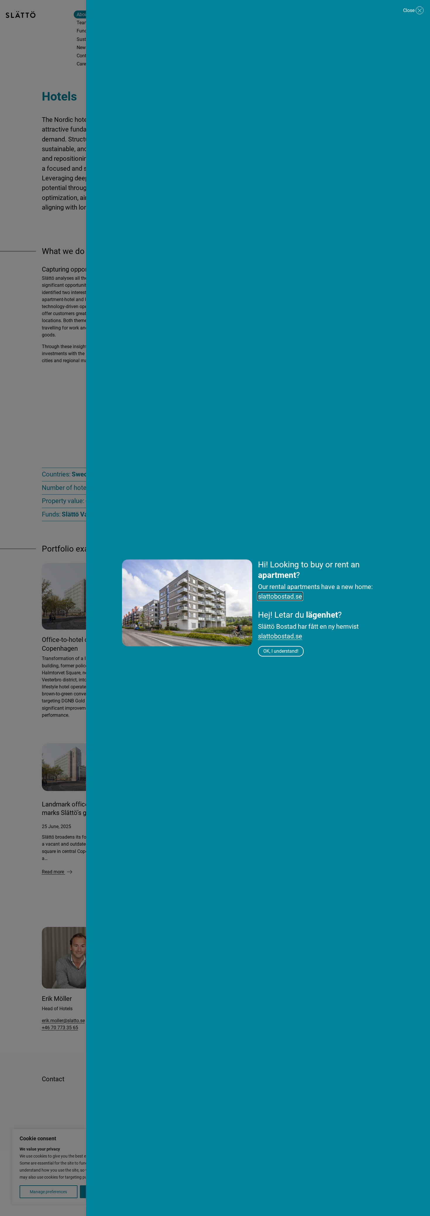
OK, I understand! (280, 651)
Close (408, 10)
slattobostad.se (280, 596)
